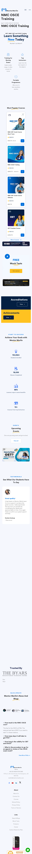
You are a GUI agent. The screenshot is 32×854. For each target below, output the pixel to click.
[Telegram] (23, 783)
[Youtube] (13, 783)
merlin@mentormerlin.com (16, 778)
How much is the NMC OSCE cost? (14, 723)
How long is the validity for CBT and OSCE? (15, 742)
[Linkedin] (16, 783)
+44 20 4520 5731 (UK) (16, 771)
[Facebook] (9, 783)
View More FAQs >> (24, 755)
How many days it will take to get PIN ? (14, 737)
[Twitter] (20, 782)
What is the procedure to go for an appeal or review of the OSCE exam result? (15, 749)
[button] (16, 271)
